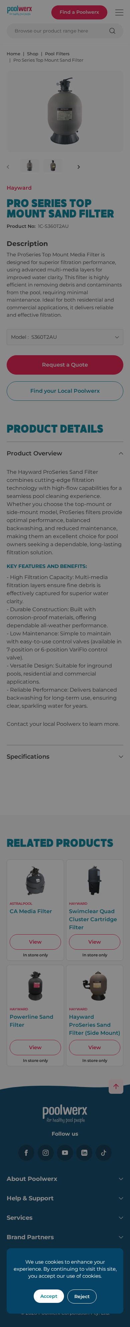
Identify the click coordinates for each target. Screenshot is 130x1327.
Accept (48, 1296)
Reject (82, 1296)
